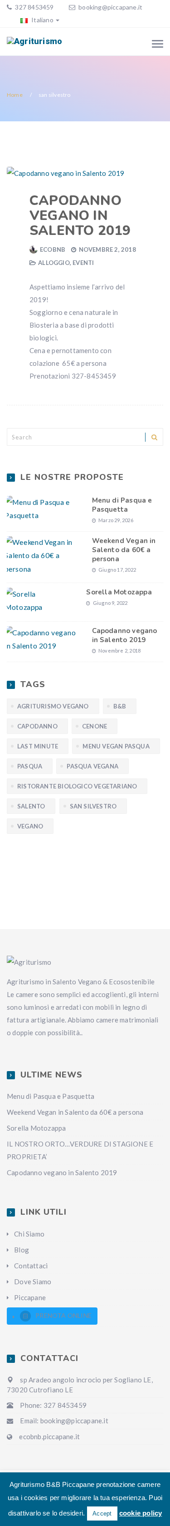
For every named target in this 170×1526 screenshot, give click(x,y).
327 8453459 (33, 7)
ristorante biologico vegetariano (77, 786)
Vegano (30, 826)
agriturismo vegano (53, 706)
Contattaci (31, 1266)
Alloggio (54, 262)
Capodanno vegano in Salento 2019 (80, 215)
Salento (31, 806)
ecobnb (52, 249)
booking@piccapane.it (110, 7)
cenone (94, 726)
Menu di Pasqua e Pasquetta (122, 505)
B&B (119, 706)
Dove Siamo (32, 1281)
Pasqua (29, 766)
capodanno (37, 726)
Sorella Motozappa (118, 592)
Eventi (83, 262)
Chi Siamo (29, 1234)
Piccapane (30, 1297)
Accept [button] (102, 1513)
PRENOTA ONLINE (63, 1315)
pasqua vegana (92, 766)
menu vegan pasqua (116, 746)
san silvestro (93, 806)
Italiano (41, 20)
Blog (21, 1250)
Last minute (37, 746)
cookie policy (140, 1513)
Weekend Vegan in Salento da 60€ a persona (124, 550)
